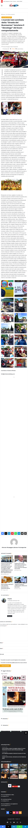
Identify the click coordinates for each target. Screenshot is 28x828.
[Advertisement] (14, 436)
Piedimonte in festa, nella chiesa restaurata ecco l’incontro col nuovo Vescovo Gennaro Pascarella (21, 566)
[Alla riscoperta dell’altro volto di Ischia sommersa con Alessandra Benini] (7, 579)
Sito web (2, 654)
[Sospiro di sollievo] (5, 771)
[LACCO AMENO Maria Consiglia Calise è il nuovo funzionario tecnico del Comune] (23, 771)
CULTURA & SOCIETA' (10, 14)
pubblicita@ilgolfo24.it (5, 805)
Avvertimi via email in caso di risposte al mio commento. (13, 659)
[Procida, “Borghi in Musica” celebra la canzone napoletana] (23, 776)
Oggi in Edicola (4, 673)
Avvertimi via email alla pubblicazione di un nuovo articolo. (14, 662)
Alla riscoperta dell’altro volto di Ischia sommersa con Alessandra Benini (7, 586)
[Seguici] (26, 733)
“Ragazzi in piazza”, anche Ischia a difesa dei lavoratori (21, 586)
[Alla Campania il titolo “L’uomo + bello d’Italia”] (14, 776)
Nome (1, 642)
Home (3, 14)
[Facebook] (2, 533)
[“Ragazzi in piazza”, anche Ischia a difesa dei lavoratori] (21, 579)
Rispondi (9, 616)
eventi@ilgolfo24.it (5, 800)
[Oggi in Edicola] (14, 713)
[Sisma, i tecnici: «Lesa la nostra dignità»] (14, 771)
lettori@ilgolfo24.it (5, 796)
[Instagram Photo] (5, 736)
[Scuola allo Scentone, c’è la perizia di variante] (23, 766)
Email (1, 648)
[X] (5, 533)
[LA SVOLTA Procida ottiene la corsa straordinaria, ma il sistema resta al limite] (14, 766)
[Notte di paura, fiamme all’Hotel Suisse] (5, 776)
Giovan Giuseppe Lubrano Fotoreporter (10, 46)
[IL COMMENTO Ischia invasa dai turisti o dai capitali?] (5, 766)
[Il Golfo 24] (14, 5)
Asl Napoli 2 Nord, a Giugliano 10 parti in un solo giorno (15, 1)
